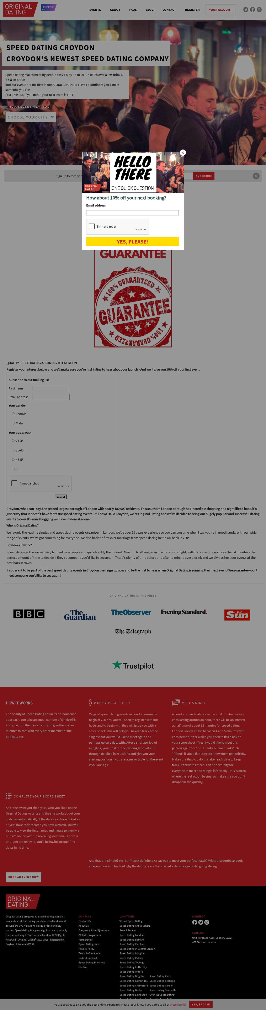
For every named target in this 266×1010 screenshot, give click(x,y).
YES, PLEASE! (132, 241)
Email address (96, 205)
